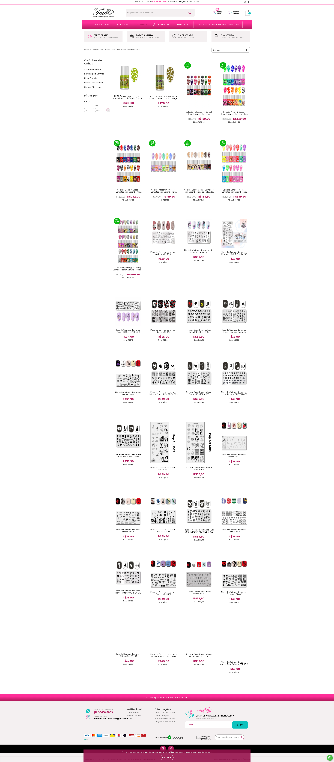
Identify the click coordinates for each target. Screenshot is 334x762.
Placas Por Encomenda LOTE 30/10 (218, 24)
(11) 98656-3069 (103, 712)
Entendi (167, 757)
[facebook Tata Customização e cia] (248, 2)
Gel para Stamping (92, 87)
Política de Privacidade (165, 712)
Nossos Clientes (134, 715)
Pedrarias (183, 24)
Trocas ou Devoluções (165, 718)
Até (96, 106)
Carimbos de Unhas (101, 50)
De (85, 106)
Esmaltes (163, 24)
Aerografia (102, 24)
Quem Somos (133, 712)
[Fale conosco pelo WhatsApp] (330, 758)
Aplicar (108, 110)
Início (86, 50)
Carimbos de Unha (92, 69)
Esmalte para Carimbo (94, 74)
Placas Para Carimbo (93, 83)
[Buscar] (190, 13)
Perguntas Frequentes (165, 721)
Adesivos (122, 24)
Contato (130, 718)
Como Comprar (162, 715)
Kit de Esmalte (91, 78)
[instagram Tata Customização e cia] (245, 2)
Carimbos (142, 24)
